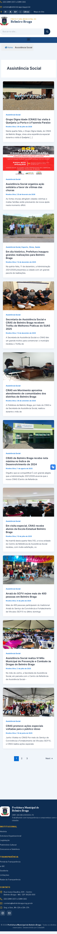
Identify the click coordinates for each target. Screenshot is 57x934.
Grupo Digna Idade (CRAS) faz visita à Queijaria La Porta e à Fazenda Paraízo (28, 121)
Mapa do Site (39, 12)
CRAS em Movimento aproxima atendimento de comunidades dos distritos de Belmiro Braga (26, 393)
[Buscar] (47, 31)
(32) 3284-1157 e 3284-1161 (14, 2)
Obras (31, 247)
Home (10, 47)
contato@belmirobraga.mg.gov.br (16, 7)
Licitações (4, 875)
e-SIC (2, 866)
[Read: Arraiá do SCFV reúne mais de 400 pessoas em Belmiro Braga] (28, 570)
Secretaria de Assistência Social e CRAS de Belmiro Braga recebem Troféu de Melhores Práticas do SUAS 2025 (28, 324)
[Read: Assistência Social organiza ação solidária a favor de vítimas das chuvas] (28, 160)
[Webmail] (9, 913)
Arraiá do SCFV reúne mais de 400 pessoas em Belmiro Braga (26, 595)
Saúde (37, 247)
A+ (15, 12)
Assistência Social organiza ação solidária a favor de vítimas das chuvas (25, 187)
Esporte (24, 247)
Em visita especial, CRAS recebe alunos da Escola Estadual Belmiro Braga (26, 528)
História (3, 831)
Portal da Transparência (10, 862)
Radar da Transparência (10, 879)
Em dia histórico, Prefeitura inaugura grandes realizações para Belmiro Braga (27, 254)
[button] (28, 39)
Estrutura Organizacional (10, 836)
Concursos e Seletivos (10, 849)
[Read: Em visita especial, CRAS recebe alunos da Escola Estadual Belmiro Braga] (28, 502)
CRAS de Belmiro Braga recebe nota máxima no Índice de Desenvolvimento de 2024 (27, 461)
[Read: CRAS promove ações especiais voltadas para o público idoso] (28, 702)
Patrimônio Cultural (8, 845)
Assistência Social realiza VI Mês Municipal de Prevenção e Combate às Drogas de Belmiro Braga (28, 661)
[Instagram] (2, 913)
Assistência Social (13, 115)
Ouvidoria (4, 871)
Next (49, 758)
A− (6, 12)
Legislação (5, 840)
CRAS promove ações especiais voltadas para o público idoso (24, 727)
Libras (26, 12)
